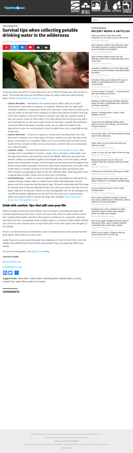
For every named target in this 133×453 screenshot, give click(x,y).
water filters (21, 281)
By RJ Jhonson (105, 167)
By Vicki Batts (105, 75)
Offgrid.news (37, 251)
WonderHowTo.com (12, 262)
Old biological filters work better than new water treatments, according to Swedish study (110, 180)
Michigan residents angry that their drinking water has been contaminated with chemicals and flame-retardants (110, 103)
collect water (36, 278)
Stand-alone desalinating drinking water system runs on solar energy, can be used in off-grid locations (109, 124)
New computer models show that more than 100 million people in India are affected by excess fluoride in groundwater (109, 47)
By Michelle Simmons (108, 148)
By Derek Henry (106, 155)
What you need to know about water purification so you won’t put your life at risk (109, 37)
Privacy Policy (66, 448)
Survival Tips (9, 281)
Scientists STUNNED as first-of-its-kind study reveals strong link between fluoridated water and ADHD (110, 70)
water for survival (36, 281)
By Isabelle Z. (105, 228)
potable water (65, 278)
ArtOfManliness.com (12, 267)
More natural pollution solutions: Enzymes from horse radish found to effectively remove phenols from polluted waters (110, 200)
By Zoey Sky (104, 40)
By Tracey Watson (106, 52)
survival (77, 278)
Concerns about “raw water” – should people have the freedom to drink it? (110, 92)
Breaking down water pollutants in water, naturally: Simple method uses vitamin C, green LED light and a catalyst (108, 211)
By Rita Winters (106, 138)
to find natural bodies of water (64, 150)
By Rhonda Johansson (108, 193)
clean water (23, 278)
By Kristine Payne (106, 237)
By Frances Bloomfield (108, 174)
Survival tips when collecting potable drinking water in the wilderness (110, 135)
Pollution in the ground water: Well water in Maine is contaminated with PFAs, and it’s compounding (109, 82)
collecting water (50, 278)
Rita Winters (23, 42)
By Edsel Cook (105, 87)
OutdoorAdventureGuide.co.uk (30, 98)
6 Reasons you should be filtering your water (110, 171)
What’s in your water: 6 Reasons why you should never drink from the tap (108, 233)
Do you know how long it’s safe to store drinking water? (107, 189)
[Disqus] (46, 327)
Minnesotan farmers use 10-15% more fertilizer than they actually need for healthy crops (110, 162)
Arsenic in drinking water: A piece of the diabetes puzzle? (107, 114)
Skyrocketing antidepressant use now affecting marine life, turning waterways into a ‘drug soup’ (110, 59)
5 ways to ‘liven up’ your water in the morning (110, 153)
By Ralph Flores (106, 117)
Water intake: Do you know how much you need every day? (108, 144)
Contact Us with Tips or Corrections (66, 441)
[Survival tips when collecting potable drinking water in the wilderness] (14, 10)
